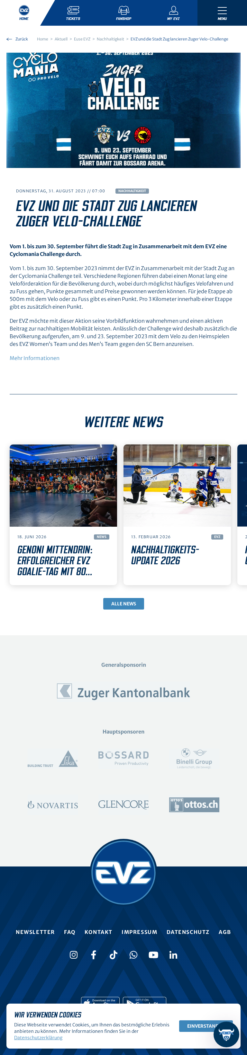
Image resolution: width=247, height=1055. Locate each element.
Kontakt (99, 932)
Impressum (139, 932)
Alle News (123, 604)
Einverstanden (206, 1026)
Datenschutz (188, 932)
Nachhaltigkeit (132, 191)
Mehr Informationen (34, 358)
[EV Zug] (123, 872)
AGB (225, 932)
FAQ (70, 932)
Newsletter (35, 932)
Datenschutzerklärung (38, 1038)
